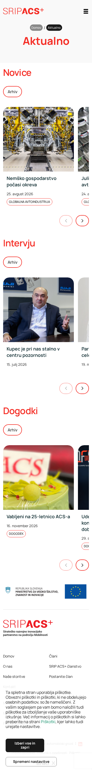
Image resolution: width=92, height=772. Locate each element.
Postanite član (61, 676)
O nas (7, 666)
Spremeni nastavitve (31, 761)
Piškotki (48, 721)
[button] (82, 220)
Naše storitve (14, 676)
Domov (36, 27)
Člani (53, 656)
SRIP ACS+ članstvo (65, 666)
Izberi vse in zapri (25, 745)
